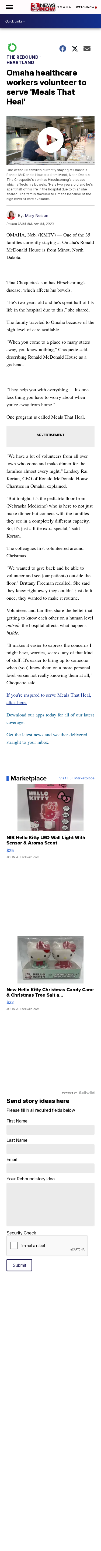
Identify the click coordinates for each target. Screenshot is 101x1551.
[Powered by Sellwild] (87, 1093)
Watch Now (85, 7)
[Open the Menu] (9, 7)
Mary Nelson (36, 215)
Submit (19, 1265)
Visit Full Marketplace (77, 778)
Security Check (21, 1232)
